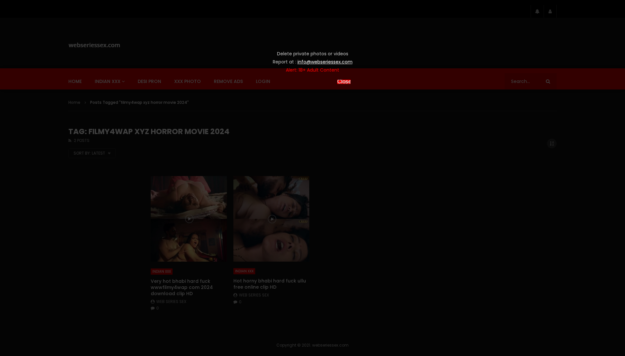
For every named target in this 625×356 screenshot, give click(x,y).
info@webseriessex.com (325, 62)
